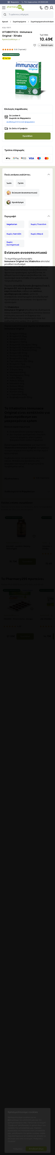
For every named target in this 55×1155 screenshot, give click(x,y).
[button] (5, 14)
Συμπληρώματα (19, 21)
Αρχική (5, 21)
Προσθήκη (27, 136)
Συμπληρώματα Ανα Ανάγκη (42, 21)
